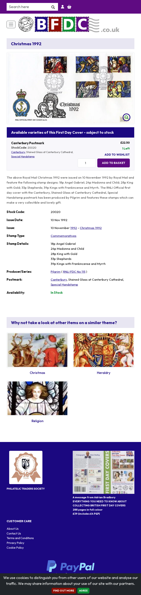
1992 (73, 228)
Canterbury (18, 152)
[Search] (53, 7)
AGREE (83, 590)
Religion (38, 421)
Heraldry (103, 373)
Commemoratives (63, 236)
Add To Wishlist (117, 154)
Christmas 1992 (91, 228)
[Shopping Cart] (69, 7)
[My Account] (62, 7)
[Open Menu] (11, 24)
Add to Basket (113, 163)
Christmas (37, 373)
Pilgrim (56, 271)
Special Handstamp (23, 156)
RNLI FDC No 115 (74, 271)
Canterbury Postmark (27, 143)
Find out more (63, 590)
